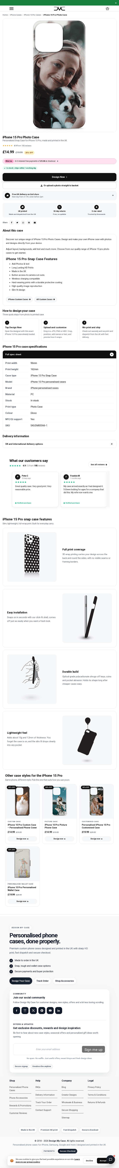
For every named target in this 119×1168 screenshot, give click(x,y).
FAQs (38, 1087)
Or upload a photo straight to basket (61, 185)
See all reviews (98, 464)
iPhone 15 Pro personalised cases (48, 381)
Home (5, 15)
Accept (103, 1161)
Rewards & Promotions (20, 1105)
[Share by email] (34, 222)
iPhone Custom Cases (18, 299)
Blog (64, 1087)
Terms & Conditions (97, 1095)
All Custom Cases (44, 299)
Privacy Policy (94, 1087)
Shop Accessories (64, 981)
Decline (89, 1161)
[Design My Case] (59, 9)
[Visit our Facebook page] (16, 1010)
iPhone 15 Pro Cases (32, 15)
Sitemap (66, 1117)
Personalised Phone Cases (18, 1089)
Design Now (58, 177)
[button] (11, 8)
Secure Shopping (70, 1110)
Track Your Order (44, 1102)
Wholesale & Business (72, 1102)
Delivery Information (45, 1095)
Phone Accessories (18, 1098)
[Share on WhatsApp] (23, 222)
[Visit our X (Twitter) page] (33, 1010)
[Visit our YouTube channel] (50, 1010)
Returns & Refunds (96, 1102)
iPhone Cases (15, 15)
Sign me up (93, 1050)
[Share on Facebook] (11, 222)
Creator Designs (69, 1095)
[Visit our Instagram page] (24, 1010)
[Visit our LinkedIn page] (58, 1010)
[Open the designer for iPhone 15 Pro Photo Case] (59, 75)
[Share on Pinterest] (28, 222)
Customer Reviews (18, 1113)
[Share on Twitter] (17, 222)
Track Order (42, 981)
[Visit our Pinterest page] (41, 1010)
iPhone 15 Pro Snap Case (44, 375)
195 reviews (26, 146)
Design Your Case (21, 981)
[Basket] (107, 9)
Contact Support (43, 1110)
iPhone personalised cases (44, 388)
